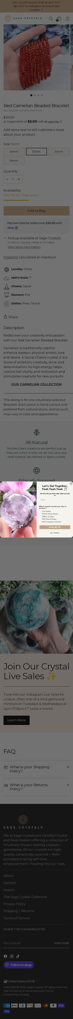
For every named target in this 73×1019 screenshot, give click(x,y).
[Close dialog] (71, 483)
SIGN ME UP (55, 527)
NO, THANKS (54, 532)
